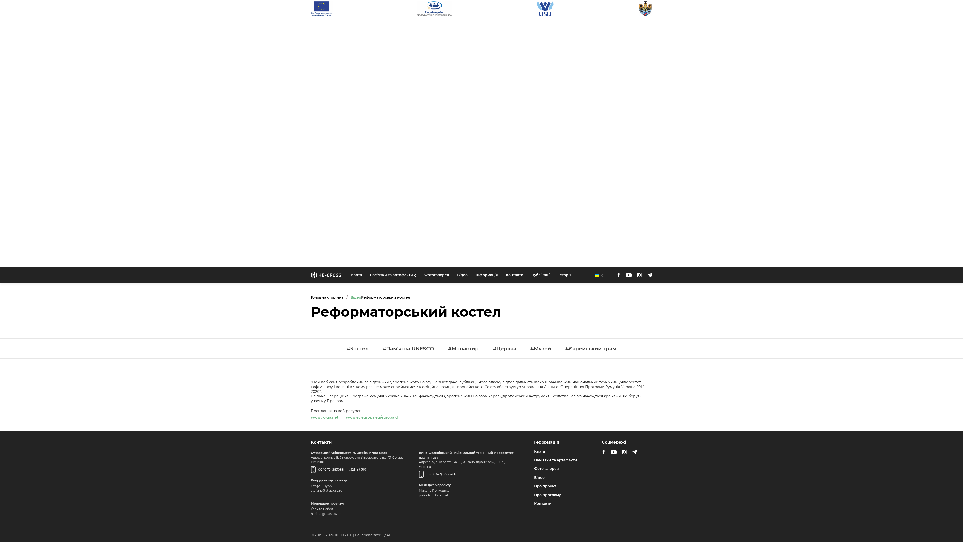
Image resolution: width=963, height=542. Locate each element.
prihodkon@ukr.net (433, 495)
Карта (356, 275)
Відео (462, 275)
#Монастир (463, 348)
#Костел (358, 348)
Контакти (514, 275)
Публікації (540, 275)
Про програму (547, 495)
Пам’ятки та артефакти (391, 275)
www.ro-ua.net (324, 417)
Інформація (487, 275)
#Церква (504, 348)
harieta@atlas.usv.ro (326, 514)
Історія (565, 275)
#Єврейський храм (590, 348)
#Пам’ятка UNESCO (408, 348)
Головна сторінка (327, 297)
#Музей (540, 348)
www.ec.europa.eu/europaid (372, 417)
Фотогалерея (436, 275)
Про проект (545, 486)
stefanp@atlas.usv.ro (326, 490)
